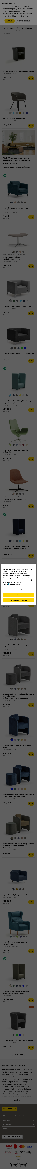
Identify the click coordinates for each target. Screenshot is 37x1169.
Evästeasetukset (18, 590)
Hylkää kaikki (18, 595)
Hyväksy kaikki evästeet (18, 600)
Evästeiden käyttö (14, 584)
